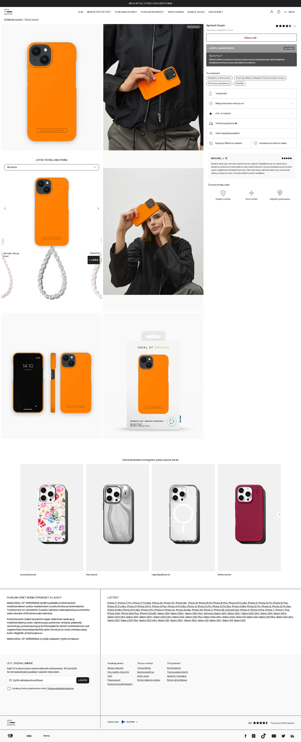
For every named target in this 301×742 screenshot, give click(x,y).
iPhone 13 (192, 606)
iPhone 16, (193, 603)
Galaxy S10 (163, 620)
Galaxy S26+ (177, 613)
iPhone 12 (266, 606)
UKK (109, 676)
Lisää (94, 260)
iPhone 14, (132, 606)
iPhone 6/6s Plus (130, 613)
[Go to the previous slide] (4, 208)
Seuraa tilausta (115, 668)
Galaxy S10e (190, 620)
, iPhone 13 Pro (204, 606)
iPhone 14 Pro (144, 606)
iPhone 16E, (181, 603)
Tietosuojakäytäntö (177, 672)
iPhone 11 (159, 610)
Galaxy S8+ (240, 620)
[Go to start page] (8, 12)
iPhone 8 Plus (257, 610)
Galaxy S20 (113, 620)
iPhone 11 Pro (147, 610)
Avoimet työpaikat (177, 676)
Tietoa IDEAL (144, 668)
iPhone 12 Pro (254, 606)
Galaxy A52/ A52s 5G (234, 617)
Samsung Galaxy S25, (215, 613)
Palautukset (113, 680)
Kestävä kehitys (145, 672)
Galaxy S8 (227, 620)
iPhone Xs (170, 610)
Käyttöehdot (174, 668)
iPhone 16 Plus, (220, 603)
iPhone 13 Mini (239, 606)
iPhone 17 (112, 603)
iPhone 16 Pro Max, (238, 603)
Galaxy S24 (266, 613)
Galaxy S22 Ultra (212, 617)
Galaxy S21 (252, 617)
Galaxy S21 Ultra (284, 617)
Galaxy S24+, (280, 613)
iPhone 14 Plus (159, 606)
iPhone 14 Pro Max (177, 606)
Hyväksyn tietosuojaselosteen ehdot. (43, 688)
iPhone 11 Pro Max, (131, 610)
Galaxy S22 (178, 617)
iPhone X (208, 610)
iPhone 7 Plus (282, 610)
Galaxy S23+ (146, 617)
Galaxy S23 (132, 617)
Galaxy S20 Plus (129, 620)
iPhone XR (197, 610)
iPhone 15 (253, 603)
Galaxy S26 (163, 613)
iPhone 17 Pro (125, 603)
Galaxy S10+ (176, 620)
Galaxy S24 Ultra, (116, 617)
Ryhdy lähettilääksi (177, 680)
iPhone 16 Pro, (206, 603)
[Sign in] (271, 11)
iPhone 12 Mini (114, 610)
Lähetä (82, 680)
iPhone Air (157, 603)
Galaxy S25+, (234, 613)
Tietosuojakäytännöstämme (60, 688)
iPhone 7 (269, 610)
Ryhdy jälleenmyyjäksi (148, 680)
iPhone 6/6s (113, 613)
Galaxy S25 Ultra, (251, 613)
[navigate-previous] (279, 514)
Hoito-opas (143, 676)
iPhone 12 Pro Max (281, 606)
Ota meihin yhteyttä (118, 672)
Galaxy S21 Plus (267, 617)
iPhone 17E (169, 603)
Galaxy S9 (203, 620)
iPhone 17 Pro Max (142, 603)
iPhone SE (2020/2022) (226, 610)
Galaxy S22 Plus (194, 617)
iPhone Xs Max (183, 610)
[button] (271, 723)
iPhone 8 (244, 610)
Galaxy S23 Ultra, (163, 617)
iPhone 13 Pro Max (222, 606)
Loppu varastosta (251, 48)
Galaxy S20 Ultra (148, 620)
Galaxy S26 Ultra (194, 613)
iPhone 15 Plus (280, 603)
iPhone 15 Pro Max (116, 606)
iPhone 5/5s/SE (148, 613)
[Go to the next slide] (98, 208)
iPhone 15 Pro (265, 603)
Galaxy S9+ (215, 620)
